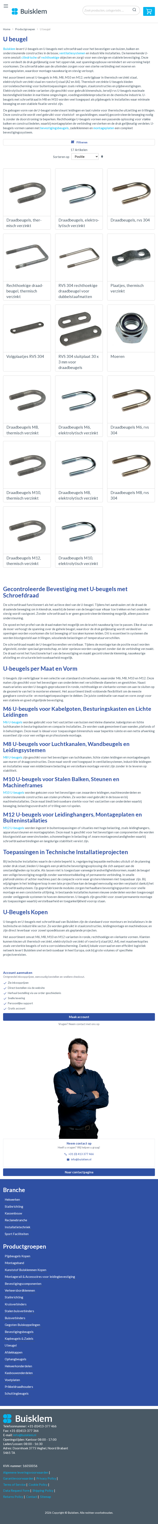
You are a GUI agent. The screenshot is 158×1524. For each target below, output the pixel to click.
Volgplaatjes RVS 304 (25, 356)
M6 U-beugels (12, 722)
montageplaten (103, 128)
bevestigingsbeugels (54, 128)
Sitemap (45, 1496)
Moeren (117, 356)
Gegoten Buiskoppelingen (22, 1325)
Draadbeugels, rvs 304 (130, 220)
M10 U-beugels (13, 792)
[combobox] (111, 10)
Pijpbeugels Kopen (17, 1256)
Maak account (79, 1017)
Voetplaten (12, 1380)
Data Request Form (16, 1490)
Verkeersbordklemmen (20, 1290)
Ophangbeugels (15, 1359)
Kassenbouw (13, 1213)
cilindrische (29, 57)
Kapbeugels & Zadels (19, 1338)
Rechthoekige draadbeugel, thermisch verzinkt (24, 291)
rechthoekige (50, 57)
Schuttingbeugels (17, 1393)
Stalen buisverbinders (19, 1311)
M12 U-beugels (13, 828)
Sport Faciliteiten (17, 1234)
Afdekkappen (13, 1352)
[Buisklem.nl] (32, 11)
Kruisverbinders (16, 1304)
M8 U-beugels (12, 757)
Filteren (82, 142)
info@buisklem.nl (80, 1159)
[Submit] (134, 9)
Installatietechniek (17, 1227)
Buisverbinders (15, 1318)
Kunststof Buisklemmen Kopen (25, 1270)
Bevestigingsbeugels (19, 1332)
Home (6, 29)
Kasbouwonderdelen (19, 1373)
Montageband (14, 1263)
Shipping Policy (43, 1490)
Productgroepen (25, 29)
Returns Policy (13, 1496)
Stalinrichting (14, 1206)
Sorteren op (61, 156)
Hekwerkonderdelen (18, 1366)
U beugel (11, 1345)
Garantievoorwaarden (18, 1478)
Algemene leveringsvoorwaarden (25, 1472)
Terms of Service (14, 1484)
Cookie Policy (38, 1484)
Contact (31, 1496)
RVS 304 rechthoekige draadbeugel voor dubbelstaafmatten (78, 291)
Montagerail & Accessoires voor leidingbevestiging (40, 1276)
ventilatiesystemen (72, 53)
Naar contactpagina (79, 1172)
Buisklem (9, 49)
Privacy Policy (46, 1478)
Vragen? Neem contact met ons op (79, 1024)
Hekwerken (12, 1199)
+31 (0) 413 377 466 (81, 1154)
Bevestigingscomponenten (23, 1283)
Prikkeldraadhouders (19, 1386)
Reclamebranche (16, 1220)
